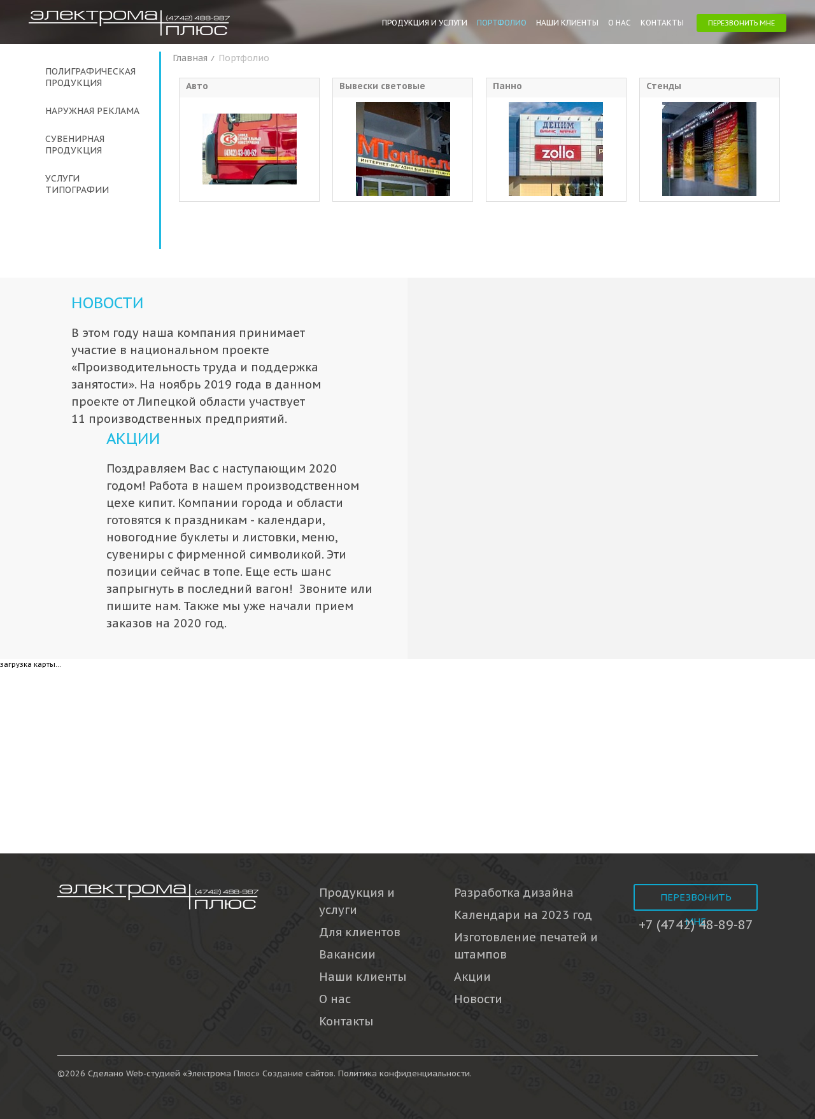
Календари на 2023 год (523, 915)
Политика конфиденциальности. (405, 1073)
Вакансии (347, 954)
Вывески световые (382, 86)
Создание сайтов (298, 1073)
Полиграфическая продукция (90, 77)
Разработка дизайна (514, 892)
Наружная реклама (92, 111)
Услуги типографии (77, 184)
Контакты (662, 22)
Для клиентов (359, 932)
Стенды (663, 86)
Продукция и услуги (424, 22)
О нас (619, 22)
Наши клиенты (567, 22)
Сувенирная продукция (74, 144)
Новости (107, 303)
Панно (507, 86)
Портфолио (502, 22)
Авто (197, 86)
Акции (133, 438)
